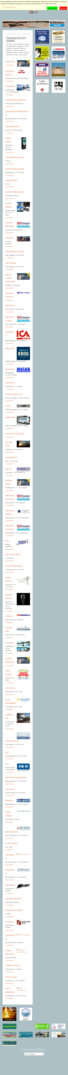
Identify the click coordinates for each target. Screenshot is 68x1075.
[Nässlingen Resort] (23, 444)
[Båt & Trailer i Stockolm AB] (23, 292)
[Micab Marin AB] (23, 369)
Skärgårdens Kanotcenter (13, 899)
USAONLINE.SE (9, 616)
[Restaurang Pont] (23, 718)
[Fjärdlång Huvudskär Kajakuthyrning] (23, 276)
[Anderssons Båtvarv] (23, 599)
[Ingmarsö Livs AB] (23, 334)
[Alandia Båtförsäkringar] (23, 699)
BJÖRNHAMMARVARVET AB (12, 126)
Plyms (7, 541)
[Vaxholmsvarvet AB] (23, 936)
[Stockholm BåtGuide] (23, 482)
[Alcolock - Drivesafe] (23, 143)
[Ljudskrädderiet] (23, 88)
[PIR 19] (23, 767)
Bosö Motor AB (9, 383)
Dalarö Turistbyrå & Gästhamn (14, 169)
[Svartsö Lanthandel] (23, 674)
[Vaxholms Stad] (23, 922)
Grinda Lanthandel (11, 263)
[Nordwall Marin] (23, 420)
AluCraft (8, 406)
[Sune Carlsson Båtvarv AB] (23, 511)
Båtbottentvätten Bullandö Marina (15, 778)
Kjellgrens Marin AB (11, 843)
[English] (27, 1051)
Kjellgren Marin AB (11, 457)
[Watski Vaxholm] (23, 886)
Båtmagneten (9, 801)
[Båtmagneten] (23, 800)
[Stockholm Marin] (23, 628)
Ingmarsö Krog (10, 348)
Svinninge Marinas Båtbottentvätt (15, 100)
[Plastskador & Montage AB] (23, 72)
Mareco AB (8, 469)
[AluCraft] (23, 405)
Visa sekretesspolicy (9, 7)
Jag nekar (63, 8)
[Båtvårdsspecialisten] (23, 828)
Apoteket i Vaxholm (11, 977)
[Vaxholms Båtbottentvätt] (23, 952)
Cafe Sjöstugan (10, 789)
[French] (30, 1051)
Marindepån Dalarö (11, 180)
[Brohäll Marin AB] (23, 869)
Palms (7, 752)
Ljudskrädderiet (10, 86)
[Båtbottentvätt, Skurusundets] (23, 497)
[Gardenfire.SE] (23, 239)
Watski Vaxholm (10, 885)
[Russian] (40, 1051)
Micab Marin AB (9, 369)
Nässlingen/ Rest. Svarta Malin (14, 434)
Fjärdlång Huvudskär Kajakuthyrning (10, 278)
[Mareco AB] (23, 469)
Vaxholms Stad (9, 922)
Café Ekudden (9, 643)
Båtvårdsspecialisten (11, 832)
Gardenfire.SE (9, 238)
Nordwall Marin (10, 417)
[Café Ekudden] (23, 646)
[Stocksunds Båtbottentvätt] (23, 225)
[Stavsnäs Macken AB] (23, 580)
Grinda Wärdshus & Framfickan (14, 251)
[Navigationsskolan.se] (23, 735)
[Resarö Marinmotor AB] (23, 990)
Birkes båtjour (9, 305)
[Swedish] (24, 1051)
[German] (32, 1051)
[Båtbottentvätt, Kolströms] (23, 319)
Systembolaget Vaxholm (12, 965)
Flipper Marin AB (10, 688)
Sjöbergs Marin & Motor (12, 554)
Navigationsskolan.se (11, 741)
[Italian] (35, 1051)
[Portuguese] (38, 1051)
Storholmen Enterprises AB (13, 394)
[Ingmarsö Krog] (23, 353)
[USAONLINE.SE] (23, 615)
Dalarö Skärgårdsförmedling (14, 157)
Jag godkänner (52, 8)
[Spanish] (43, 1051)
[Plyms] (23, 542)
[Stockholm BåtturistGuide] (23, 660)
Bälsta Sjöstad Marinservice (14, 566)
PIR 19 (6, 764)
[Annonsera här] (23, 63)
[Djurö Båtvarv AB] (23, 855)
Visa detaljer (9, 65)
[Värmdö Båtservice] (23, 811)
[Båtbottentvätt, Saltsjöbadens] (23, 527)
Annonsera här (10, 61)
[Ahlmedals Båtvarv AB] (23, 207)
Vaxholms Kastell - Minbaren (13, 910)
